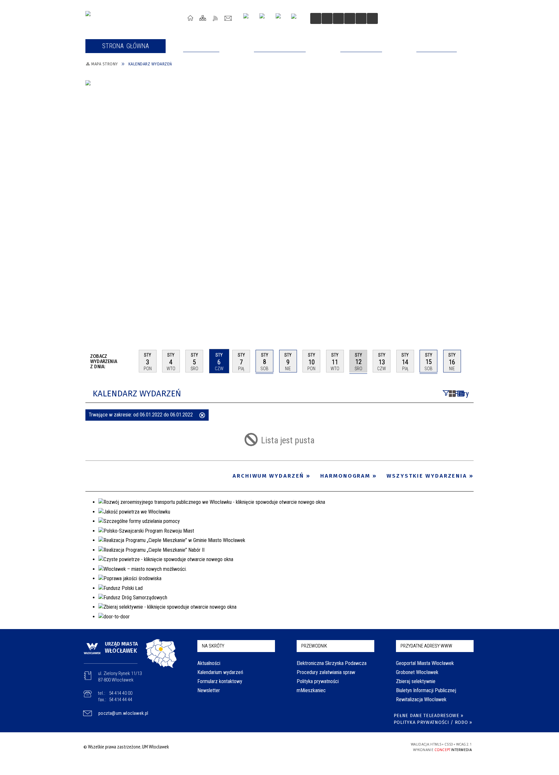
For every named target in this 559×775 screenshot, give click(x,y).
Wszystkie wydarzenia (427, 475)
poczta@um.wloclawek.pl (123, 713)
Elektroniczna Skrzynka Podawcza (332, 663)
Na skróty (213, 646)
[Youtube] (264, 18)
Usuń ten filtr (202, 415)
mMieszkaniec (311, 690)
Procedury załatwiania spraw (326, 672)
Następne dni (470, 360)
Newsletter (208, 690)
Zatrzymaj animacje (315, 18)
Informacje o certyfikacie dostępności (278, 748)
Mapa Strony (203, 18)
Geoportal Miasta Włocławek (425, 663)
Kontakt (228, 18)
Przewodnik (314, 646)
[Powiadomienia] (372, 18)
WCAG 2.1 (380, 746)
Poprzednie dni (131, 361)
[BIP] (296, 19)
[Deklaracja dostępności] (338, 18)
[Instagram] (248, 18)
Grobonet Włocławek (417, 672)
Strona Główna (190, 18)
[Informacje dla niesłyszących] (349, 18)
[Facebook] (281, 18)
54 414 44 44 (120, 700)
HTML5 (350, 746)
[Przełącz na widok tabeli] (460, 394)
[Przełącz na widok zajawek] (452, 394)
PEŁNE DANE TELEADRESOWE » (429, 715)
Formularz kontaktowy (219, 681)
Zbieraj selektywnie (415, 681)
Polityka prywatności (318, 681)
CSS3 (359, 746)
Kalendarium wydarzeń (220, 672)
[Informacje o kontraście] (361, 18)
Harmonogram (345, 475)
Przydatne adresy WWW (426, 646)
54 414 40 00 (120, 693)
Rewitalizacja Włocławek (421, 699)
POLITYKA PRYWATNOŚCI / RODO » (433, 722)
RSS (216, 18)
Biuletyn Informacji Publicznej (426, 690)
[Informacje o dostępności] (327, 18)
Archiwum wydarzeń (268, 475)
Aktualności (208, 663)
